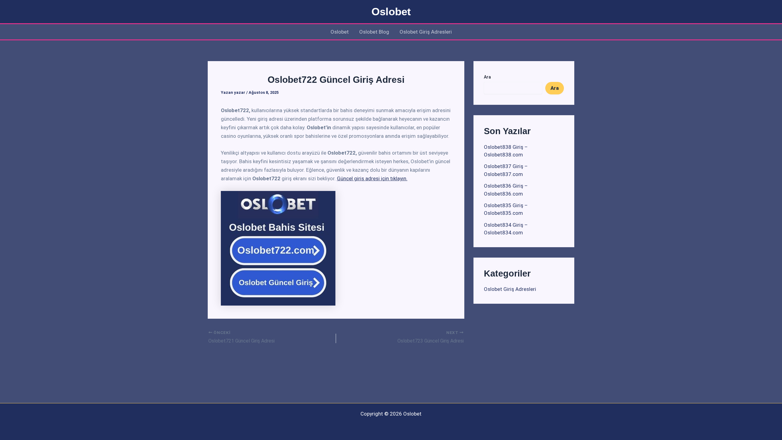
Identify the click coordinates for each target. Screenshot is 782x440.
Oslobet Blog (374, 32)
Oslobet (391, 11)
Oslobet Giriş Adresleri (426, 32)
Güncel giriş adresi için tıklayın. (372, 178)
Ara (487, 77)
